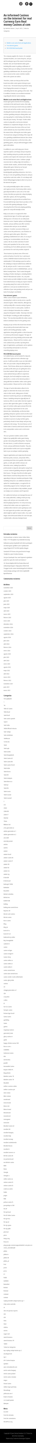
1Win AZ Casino (8, 709)
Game (5, 1023)
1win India (7, 725)
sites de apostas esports (11, 1311)
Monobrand (7, 1113)
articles (6, 844)
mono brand (7, 1103)
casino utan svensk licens (11, 974)
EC (4, 1003)
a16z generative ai (9, 828)
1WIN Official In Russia (10, 728)
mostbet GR (7, 1129)
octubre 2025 (7, 591)
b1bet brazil (7, 881)
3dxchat (6, 818)
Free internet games (12, 45)
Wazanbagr (7, 1390)
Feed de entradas (9, 1415)
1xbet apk (6, 748)
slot (5, 1314)
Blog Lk (6, 927)
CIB (5, 993)
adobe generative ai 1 (10, 831)
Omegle (6, 1172)
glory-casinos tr (8, 1036)
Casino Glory (7, 957)
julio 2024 (6, 641)
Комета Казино (8, 1397)
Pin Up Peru (7, 1219)
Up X (5, 1357)
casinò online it (8, 967)
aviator (6, 851)
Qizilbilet (6, 1281)
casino (5, 947)
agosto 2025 (7, 598)
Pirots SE (6, 1242)
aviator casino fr (8, 861)
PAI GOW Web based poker (15, 48)
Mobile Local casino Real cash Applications (19, 43)
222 (5, 805)
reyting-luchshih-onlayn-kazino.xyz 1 (14, 1301)
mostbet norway (8, 1139)
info (5, 1056)
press (5, 1271)
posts (5, 1268)
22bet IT (6, 815)
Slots (5, 1321)
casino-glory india (9, 980)
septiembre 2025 (8, 594)
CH (4, 987)
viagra (5, 1380)
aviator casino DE (8, 858)
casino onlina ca (8, 960)
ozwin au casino (8, 1189)
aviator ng (6, 874)
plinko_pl (6, 1261)
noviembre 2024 (8, 627)
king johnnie (7, 1073)
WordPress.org (8, 1422)
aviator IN (6, 864)
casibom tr (7, 944)
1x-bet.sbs (7, 742)
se (4, 1307)
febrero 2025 (7, 617)
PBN (5, 1199)
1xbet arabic (7, 752)
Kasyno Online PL (8, 1070)
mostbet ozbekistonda (10, 1142)
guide (5, 1040)
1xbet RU (6, 788)
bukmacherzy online (9, 937)
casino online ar (8, 964)
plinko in (6, 1254)
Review (6, 1287)
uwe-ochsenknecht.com (10, 1367)
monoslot (6, 1123)
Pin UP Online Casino (9, 1215)
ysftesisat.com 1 (8, 1393)
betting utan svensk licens (11, 907)
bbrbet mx (7, 897)
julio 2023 (6, 657)
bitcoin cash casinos (9, 914)
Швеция (6, 1403)
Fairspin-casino (8, 1010)
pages (5, 1195)
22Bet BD (6, 811)
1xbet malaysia (8, 778)
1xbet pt (6, 785)
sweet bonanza (8, 1337)
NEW (5, 1166)
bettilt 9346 (7, 901)
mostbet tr (7, 1149)
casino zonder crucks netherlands (13, 977)
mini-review (7, 1093)
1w (4, 705)
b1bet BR (6, 877)
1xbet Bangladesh (9, 755)
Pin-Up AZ (6, 1222)
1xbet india (7, 768)
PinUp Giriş (7, 1238)
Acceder (6, 1412)
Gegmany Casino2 (9, 1030)
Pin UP (5, 1209)
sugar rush (7, 1334)
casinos (6, 983)
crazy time (6, 997)
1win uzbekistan (8, 735)
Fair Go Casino (8, 1007)
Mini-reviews (7, 1096)
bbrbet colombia (8, 894)
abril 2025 (6, 611)
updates (6, 1364)
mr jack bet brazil (8, 1159)
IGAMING (6, 1050)
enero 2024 (7, 651)
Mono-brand (7, 1109)
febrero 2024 (7, 647)
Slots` (5, 1324)
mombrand (7, 1099)
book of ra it (7, 934)
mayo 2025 (7, 607)
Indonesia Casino (9, 1053)
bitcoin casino (8, 917)
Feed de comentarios (10, 1418)
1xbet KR (6, 775)
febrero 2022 (7, 680)
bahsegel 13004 (8, 884)
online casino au (8, 1179)
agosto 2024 (7, 637)
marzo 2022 (7, 677)
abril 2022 (6, 674)
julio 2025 (6, 601)
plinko (5, 1251)
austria (6, 848)
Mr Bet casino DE (8, 1156)
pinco (5, 1235)
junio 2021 (7, 687)
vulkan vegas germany (10, 1387)
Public (5, 1277)
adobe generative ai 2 (10, 834)
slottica (6, 1327)
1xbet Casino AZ (8, 758)
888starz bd (7, 824)
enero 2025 (7, 621)
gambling (6, 1020)
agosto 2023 (7, 654)
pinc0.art (6, 1232)
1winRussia (7, 738)
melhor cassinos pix (9, 1089)
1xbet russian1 (8, 798)
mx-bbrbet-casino (9, 1162)
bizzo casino (7, 921)
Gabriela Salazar (9, 28)
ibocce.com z (7, 1046)
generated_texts (8, 1033)
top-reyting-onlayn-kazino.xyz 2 (13, 1350)
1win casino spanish (9, 718)
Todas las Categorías (10, 1347)
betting (6, 904)
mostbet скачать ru (9, 1152)
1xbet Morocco (8, 781)
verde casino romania (10, 1377)
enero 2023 (7, 664)
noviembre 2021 (8, 684)
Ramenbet (6, 1284)
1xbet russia (7, 791)
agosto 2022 (7, 667)
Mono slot (6, 1106)
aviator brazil (7, 854)
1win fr (6, 722)
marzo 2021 (7, 690)
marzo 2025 (7, 614)
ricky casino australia (9, 1304)
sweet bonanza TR (9, 1340)
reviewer (6, 1294)
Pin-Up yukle (7, 1229)
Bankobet (6, 887)
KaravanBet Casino (9, 1066)
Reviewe (6, 1291)
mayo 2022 (7, 670)
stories (6, 1330)
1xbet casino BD (8, 762)
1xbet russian (7, 795)
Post (5, 1264)
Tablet (5, 1344)
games (6, 1026)
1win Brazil (7, 715)
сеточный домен (9, 1400)
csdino (5, 1000)
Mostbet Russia (8, 1146)
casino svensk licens (9, 970)
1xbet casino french (9, 765)
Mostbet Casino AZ (9, 1126)
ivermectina (7, 1060)
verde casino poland (9, 1374)
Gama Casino (7, 1017)
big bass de (7, 911)
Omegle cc (7, 1176)
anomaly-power (8, 841)
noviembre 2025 (8, 588)
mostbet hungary (8, 1132)
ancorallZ (6, 838)
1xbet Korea (7, 771)
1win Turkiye (7, 732)
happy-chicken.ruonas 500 (11, 1043)
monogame (7, 1119)
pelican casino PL (8, 1202)
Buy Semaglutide (8, 940)
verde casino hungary (10, 1370)
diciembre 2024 (8, 624)
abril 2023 (6, 660)
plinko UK (6, 1258)
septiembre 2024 (8, 634)
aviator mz (7, 871)
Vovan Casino (7, 1383)
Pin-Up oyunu (7, 1225)
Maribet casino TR (9, 1076)
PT (4, 1274)
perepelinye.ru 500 (9, 1205)
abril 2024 (6, 644)
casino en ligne (8, 950)
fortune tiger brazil (9, 1013)
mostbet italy (7, 1136)
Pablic (5, 1192)
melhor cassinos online (10, 1086)
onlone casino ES (8, 1182)
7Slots (5, 821)
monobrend (7, 1116)
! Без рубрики (8, 699)
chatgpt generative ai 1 (10, 990)
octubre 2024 (7, 631)
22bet (5, 808)
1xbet (5, 745)
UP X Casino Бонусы (9, 1360)
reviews (6, 1297)
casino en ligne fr (8, 954)
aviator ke (6, 868)
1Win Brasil (7, 712)
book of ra (7, 930)
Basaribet (6, 891)
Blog (5, 924)
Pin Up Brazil (7, 1212)
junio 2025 (7, 604)
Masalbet (6, 1083)
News (5, 1169)
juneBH (6, 1063)
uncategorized (8, 1354)
